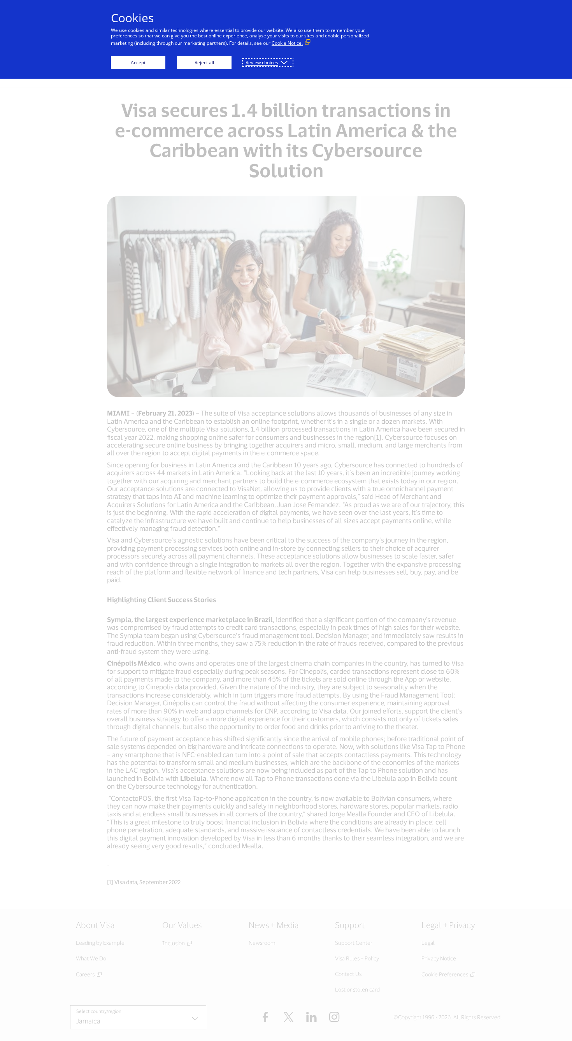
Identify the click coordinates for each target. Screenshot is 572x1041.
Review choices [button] (262, 62)
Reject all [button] (204, 62)
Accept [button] (138, 62)
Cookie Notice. (287, 43)
